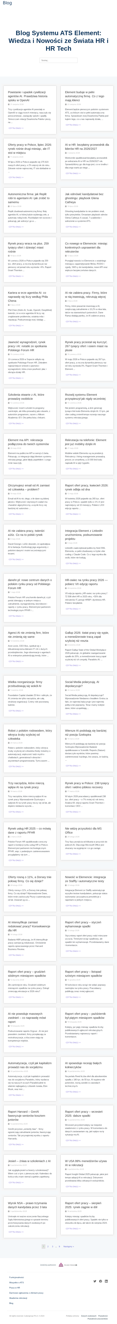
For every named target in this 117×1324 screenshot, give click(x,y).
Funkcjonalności (16, 1277)
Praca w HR (14, 1288)
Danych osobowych (88, 1316)
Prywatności (103, 1316)
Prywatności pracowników (98, 1319)
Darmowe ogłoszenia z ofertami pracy (26, 1293)
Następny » (68, 1246)
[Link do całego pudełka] (29, 110)
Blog (11, 1303)
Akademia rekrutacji (18, 1298)
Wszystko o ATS (16, 1282)
